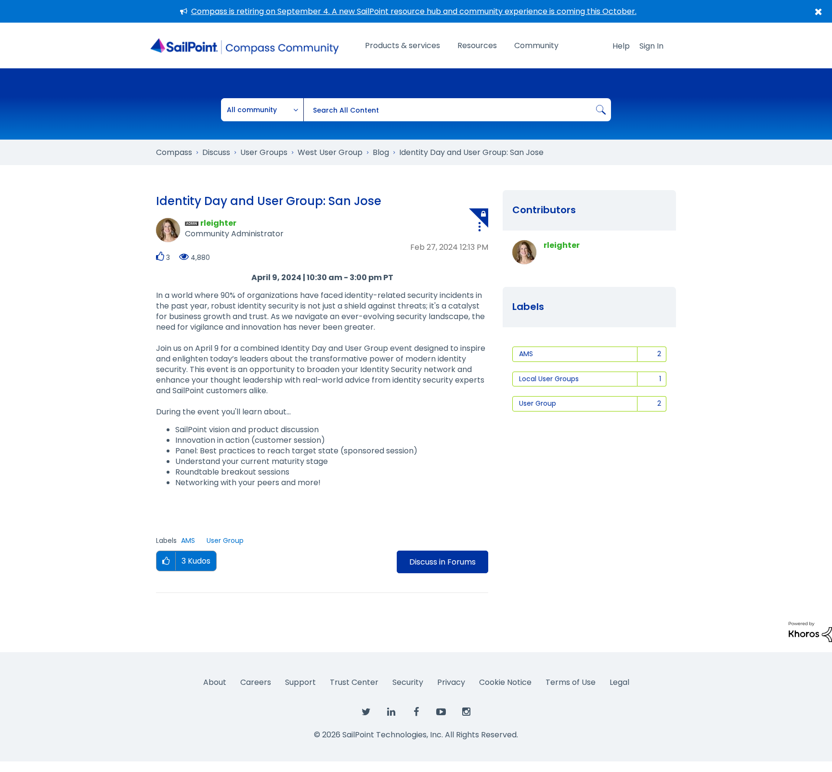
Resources (477, 45)
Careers (255, 682)
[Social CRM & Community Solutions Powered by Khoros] (810, 631)
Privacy (451, 682)
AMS (188, 540)
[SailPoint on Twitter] (366, 712)
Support (300, 682)
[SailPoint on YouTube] (441, 712)
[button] (479, 228)
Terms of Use (571, 682)
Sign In (651, 45)
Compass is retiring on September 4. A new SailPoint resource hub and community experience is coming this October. (414, 11)
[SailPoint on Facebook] (416, 712)
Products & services (402, 45)
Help (621, 45)
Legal (619, 682)
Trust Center (354, 682)
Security (407, 682)
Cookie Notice (505, 682)
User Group (225, 540)
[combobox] (457, 109)
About (214, 682)
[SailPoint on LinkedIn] (391, 712)
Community (536, 45)
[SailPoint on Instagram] (466, 712)
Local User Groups (549, 379)
